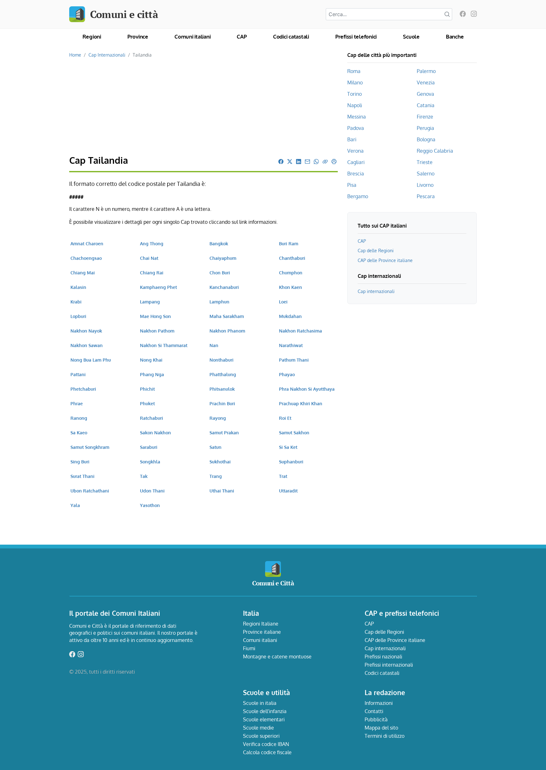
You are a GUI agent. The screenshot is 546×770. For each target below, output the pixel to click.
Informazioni (379, 703)
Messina (356, 116)
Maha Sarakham (226, 316)
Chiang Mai (82, 272)
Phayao (287, 374)
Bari (351, 139)
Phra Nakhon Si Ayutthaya (307, 389)
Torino (354, 94)
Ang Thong (151, 243)
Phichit (147, 389)
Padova (355, 128)
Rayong (217, 418)
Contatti (374, 711)
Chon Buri (219, 272)
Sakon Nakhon (155, 432)
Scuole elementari (264, 719)
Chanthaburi (292, 258)
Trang (215, 476)
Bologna (426, 139)
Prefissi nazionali (383, 656)
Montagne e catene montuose (277, 656)
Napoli (354, 105)
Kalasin (78, 287)
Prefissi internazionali (389, 665)
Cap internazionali (376, 291)
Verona (355, 151)
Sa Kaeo (78, 432)
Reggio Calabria (435, 151)
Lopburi (78, 316)
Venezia (426, 82)
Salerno (425, 173)
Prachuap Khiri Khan (300, 403)
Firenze (425, 116)
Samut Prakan (224, 432)
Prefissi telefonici (356, 36)
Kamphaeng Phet (158, 287)
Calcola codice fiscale (267, 752)
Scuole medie (258, 727)
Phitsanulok (222, 389)
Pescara (426, 196)
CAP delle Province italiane (385, 260)
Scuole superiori (261, 736)
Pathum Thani (294, 360)
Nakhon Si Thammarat (163, 345)
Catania (425, 105)
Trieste (425, 162)
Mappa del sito (381, 727)
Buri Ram (288, 243)
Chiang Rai (151, 272)
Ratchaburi (151, 418)
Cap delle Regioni (376, 250)
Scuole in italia (259, 703)
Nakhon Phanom (227, 330)
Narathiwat (291, 345)
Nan (213, 345)
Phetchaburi (83, 389)
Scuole (411, 36)
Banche (455, 36)
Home (75, 55)
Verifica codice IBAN (266, 744)
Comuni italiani (192, 36)
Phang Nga (152, 374)
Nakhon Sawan (86, 345)
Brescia (355, 173)
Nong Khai (151, 360)
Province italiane (262, 632)
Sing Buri (79, 461)
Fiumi (249, 648)
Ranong (78, 418)
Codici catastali (291, 36)
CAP (241, 36)
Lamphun (219, 301)
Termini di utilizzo (384, 736)
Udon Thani (152, 490)
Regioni (91, 36)
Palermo (426, 71)
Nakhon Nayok (86, 330)
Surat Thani (82, 476)
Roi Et (285, 418)
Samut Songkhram (89, 447)
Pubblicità (376, 719)
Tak (144, 476)
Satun (215, 447)
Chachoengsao (86, 258)
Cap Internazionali (106, 55)
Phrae (76, 403)
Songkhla (150, 461)
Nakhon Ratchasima (300, 330)
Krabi (76, 301)
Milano (355, 82)
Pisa (351, 185)
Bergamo (357, 196)
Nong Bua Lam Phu (90, 360)
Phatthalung (222, 374)
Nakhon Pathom (157, 330)
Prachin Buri (222, 403)
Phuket (147, 403)
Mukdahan (290, 316)
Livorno (425, 185)
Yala (75, 505)
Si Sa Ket (288, 447)
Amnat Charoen (86, 243)
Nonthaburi (221, 360)
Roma (354, 71)
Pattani (78, 374)
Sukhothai (220, 461)
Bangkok (218, 243)
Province (137, 36)
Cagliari (356, 162)
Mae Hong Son (155, 316)
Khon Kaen (290, 287)
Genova (425, 94)
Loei (283, 301)
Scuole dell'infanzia (265, 711)
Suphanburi (291, 461)
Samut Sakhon (294, 432)
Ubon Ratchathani (89, 490)
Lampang (150, 301)
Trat (283, 476)
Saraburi (148, 447)
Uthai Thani (221, 490)
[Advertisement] (203, 107)
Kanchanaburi (224, 287)
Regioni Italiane (260, 623)
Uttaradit (288, 490)
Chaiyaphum (222, 258)
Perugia (425, 128)
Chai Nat (149, 258)
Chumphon (290, 272)
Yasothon (150, 505)
